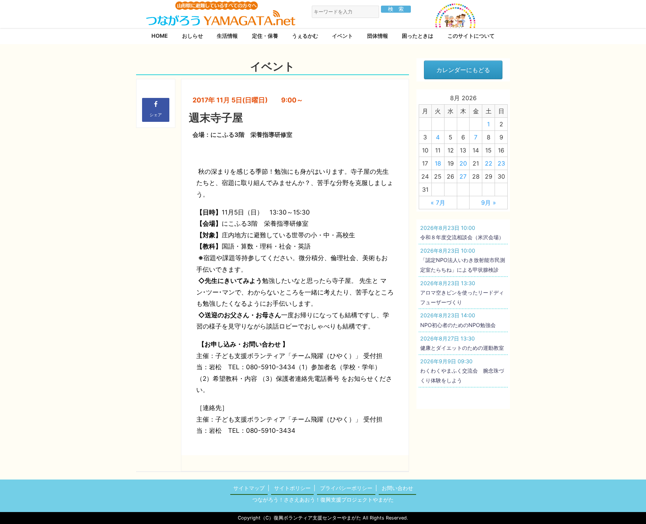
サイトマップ (249, 488)
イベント (342, 36)
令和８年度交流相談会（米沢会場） (462, 237)
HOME (159, 36)
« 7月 (438, 202)
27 (463, 176)
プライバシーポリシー (346, 488)
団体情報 (377, 36)
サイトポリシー (292, 488)
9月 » (488, 202)
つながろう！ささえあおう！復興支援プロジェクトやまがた (323, 499)
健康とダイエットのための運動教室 (462, 348)
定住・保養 (265, 36)
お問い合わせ (397, 488)
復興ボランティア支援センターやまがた (317, 518)
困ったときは (417, 36)
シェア (156, 114)
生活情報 (227, 36)
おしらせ (192, 36)
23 (501, 163)
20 (463, 163)
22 (488, 163)
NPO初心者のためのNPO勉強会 (458, 325)
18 (438, 163)
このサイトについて (471, 36)
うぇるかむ (305, 36)
